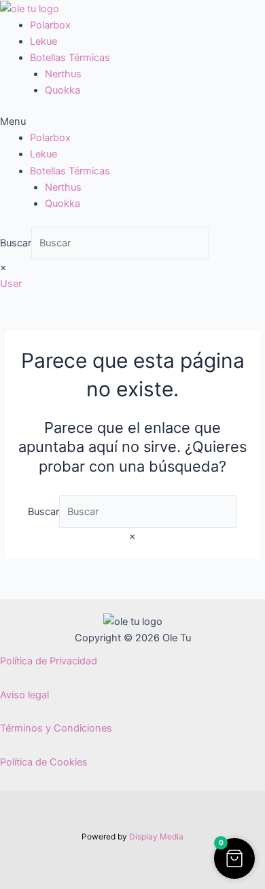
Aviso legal (24, 695)
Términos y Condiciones (56, 728)
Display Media (156, 836)
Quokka (62, 90)
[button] (132, 121)
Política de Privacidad (48, 661)
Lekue (43, 41)
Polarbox (50, 25)
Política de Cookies (44, 762)
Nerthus (63, 74)
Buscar (15, 243)
